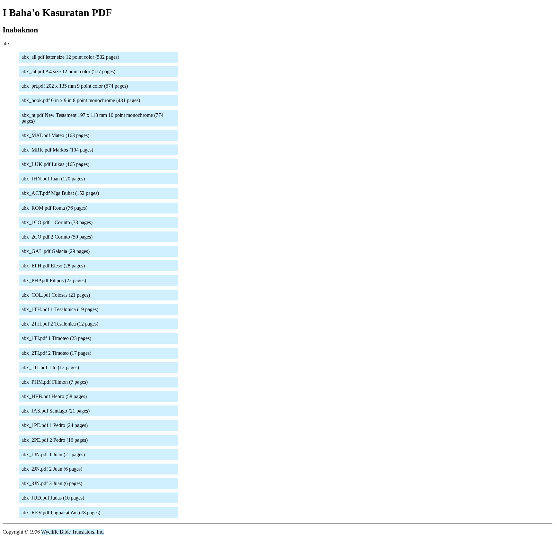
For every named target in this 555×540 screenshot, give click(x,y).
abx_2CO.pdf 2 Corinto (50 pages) (57, 237)
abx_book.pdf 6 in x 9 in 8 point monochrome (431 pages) (81, 100)
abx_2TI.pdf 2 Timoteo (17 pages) (56, 353)
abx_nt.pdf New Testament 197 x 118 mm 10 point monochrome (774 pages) (92, 118)
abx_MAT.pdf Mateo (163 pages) (55, 135)
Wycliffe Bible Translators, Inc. (72, 532)
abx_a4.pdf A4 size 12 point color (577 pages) (68, 71)
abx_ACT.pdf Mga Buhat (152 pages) (60, 193)
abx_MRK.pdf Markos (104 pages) (57, 149)
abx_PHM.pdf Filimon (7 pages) (55, 382)
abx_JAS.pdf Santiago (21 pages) (56, 411)
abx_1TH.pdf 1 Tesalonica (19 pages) (60, 309)
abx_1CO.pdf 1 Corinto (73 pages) (57, 222)
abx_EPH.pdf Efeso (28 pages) (53, 265)
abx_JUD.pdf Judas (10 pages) (53, 498)
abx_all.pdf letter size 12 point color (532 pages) (70, 57)
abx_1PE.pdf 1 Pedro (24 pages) (55, 425)
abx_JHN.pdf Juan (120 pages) (53, 178)
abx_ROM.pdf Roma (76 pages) (54, 208)
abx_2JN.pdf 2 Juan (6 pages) (52, 469)
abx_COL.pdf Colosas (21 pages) (56, 295)
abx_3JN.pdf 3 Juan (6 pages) (52, 483)
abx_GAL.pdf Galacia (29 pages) (56, 251)
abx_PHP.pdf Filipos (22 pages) (54, 280)
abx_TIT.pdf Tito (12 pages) (50, 367)
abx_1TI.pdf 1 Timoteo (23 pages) (56, 338)
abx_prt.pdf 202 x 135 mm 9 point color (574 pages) (75, 86)
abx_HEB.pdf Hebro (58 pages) (54, 396)
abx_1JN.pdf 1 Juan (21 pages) (53, 454)
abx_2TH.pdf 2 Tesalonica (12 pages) (60, 324)
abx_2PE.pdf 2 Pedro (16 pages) (55, 440)
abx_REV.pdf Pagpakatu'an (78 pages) (61, 512)
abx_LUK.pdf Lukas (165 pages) (55, 164)
